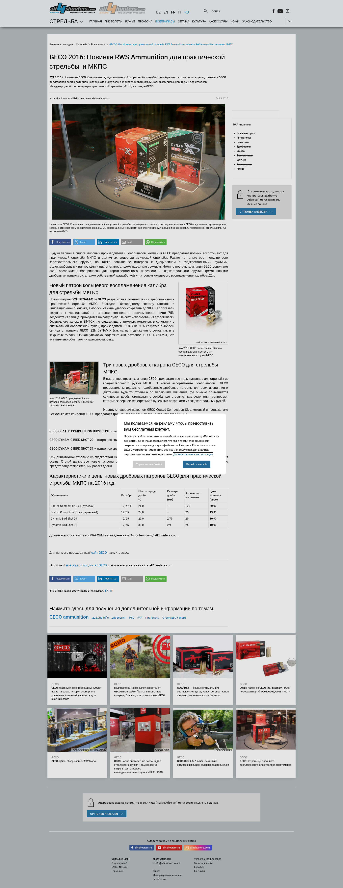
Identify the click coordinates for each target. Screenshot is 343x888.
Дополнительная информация (193, 454)
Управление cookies (149, 464)
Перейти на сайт (196, 464)
